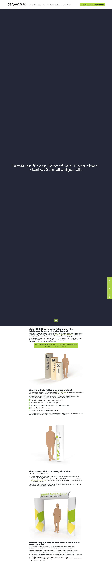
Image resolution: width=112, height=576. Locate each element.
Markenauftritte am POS (38, 480)
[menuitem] (31, 4)
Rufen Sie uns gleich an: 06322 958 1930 (93, 5)
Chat (110, 296)
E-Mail (110, 289)
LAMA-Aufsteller (61, 392)
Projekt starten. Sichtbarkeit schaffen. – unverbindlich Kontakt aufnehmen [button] (56, 345)
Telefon (110, 281)
